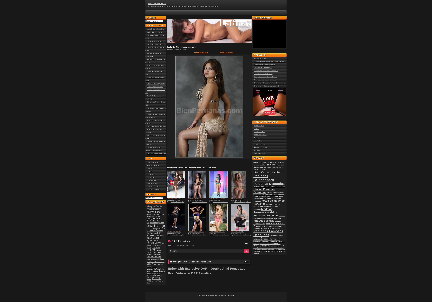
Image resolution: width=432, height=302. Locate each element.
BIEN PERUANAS (157, 3)
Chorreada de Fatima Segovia (263, 68)
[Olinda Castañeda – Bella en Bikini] (241, 184)
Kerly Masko (156, 248)
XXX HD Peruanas (152, 162)
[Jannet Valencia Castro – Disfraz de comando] (219, 184)
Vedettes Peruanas (153, 165)
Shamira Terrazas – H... (195, 198)
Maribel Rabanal (154, 256)
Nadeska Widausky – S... (217, 232)
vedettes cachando (260, 242)
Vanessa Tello (156, 279)
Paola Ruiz (160, 269)
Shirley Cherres (152, 277)
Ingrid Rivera (160, 235)
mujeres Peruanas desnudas (267, 219)
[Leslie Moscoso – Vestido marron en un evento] (177, 184)
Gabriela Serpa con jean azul (156, 84)
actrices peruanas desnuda (220, 202)
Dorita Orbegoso (153, 229)
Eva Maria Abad (152, 233)
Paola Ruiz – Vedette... (237, 232)
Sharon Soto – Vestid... (174, 232)
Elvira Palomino (156, 231)
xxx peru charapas (275, 251)
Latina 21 (150, 168)
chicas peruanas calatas (274, 187)
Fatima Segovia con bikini (155, 87)
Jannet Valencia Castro (154, 241)
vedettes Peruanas (277, 242)
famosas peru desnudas (275, 195)
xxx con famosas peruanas (271, 250)
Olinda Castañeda (152, 267)
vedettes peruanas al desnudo (263, 244)
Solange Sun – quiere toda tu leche (265, 80)
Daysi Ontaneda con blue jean (156, 126)
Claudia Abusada (153, 221)
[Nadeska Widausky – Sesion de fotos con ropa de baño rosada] (219, 217)
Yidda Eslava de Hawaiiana (155, 29)
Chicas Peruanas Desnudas (264, 191)
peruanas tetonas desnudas (264, 238)
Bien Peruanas (217, 235)
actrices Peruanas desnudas (199, 202)
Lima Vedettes (151, 180)
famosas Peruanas (273, 192)
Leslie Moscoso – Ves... (174, 198)
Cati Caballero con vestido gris (156, 154)
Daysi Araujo (156, 226)
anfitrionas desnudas (239, 202)
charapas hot (258, 187)
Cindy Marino (153, 218)
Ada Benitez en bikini (260, 58)
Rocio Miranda (154, 271)
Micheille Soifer (159, 262)
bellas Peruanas (259, 169)
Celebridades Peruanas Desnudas (269, 182)
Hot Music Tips (151, 174)
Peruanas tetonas (276, 235)
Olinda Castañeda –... (237, 198)
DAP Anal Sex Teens (153, 186)
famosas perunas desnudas (264, 196)
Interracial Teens (259, 126)
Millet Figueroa (153, 264)
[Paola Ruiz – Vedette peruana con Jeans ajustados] (241, 217)
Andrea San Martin (154, 214)
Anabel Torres (156, 208)
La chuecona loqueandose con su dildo (266, 71)
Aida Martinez (151, 206)
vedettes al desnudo (274, 239)
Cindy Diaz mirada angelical (155, 44)
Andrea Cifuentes (153, 210)
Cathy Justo (155, 216)
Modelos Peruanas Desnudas (265, 214)
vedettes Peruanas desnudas (266, 245)
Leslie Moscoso (154, 250)
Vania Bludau (152, 281)
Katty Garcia (152, 245)
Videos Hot (261, 55)
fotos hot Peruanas (267, 206)
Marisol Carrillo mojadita (154, 32)
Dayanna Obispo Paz (155, 223)
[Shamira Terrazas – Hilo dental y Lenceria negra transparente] (198, 184)
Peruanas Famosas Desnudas (268, 233)
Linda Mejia (157, 254)
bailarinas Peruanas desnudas (268, 167)
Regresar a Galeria (201, 52)
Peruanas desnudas (263, 226)
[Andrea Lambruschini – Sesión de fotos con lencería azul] (198, 217)
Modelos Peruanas (262, 210)
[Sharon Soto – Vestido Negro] (177, 217)
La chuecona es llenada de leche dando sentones (269, 62)
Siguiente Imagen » (227, 52)
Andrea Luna (154, 212)
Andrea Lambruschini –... (196, 232)
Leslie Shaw (151, 252)
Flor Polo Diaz (154, 234)
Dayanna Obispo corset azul (155, 41)
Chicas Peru (151, 177)
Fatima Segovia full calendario (263, 74)
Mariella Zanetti (152, 259)
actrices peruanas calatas (263, 162)
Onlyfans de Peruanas (154, 189)
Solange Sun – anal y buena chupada (265, 77)
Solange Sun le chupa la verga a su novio (266, 86)
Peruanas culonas (275, 223)
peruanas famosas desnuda (270, 228)
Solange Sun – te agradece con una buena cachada (270, 83)
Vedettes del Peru (152, 183)
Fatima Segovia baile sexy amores (264, 65)
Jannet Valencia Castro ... (217, 198)
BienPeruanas (225, 235)
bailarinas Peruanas (176, 202)
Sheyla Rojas (157, 275)
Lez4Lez (149, 171)
